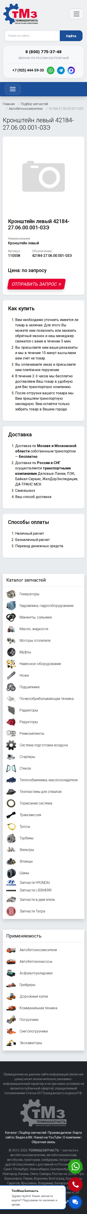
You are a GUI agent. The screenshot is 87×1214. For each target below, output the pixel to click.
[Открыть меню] (76, 13)
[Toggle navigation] (13, 89)
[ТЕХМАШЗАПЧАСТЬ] (21, 14)
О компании (72, 1137)
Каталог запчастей (26, 580)
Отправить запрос (34, 284)
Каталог (11, 1132)
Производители (59, 1132)
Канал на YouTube (47, 1137)
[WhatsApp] (50, 70)
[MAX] (71, 70)
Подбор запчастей (32, 1132)
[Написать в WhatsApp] (75, 1167)
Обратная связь (43, 1142)
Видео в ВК (24, 1137)
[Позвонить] (75, 1185)
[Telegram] (61, 70)
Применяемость (23, 936)
